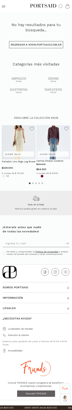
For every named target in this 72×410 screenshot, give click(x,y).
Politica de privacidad (46, 251)
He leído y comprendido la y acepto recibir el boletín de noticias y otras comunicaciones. (37, 253)
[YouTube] (65, 272)
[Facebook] (45, 272)
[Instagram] (55, 272)
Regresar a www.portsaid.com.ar (36, 44)
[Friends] (65, 388)
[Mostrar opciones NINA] (65, 398)
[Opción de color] (3, 176)
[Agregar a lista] (32, 129)
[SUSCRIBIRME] (52, 243)
